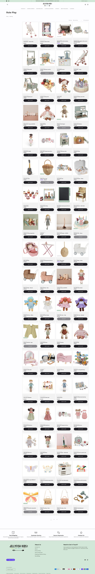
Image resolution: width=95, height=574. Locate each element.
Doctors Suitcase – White (78, 178)
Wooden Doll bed (60, 369)
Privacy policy (16, 573)
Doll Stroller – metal (77, 69)
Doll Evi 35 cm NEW (27, 151)
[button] (7, 4)
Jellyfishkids (11, 573)
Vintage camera (77, 151)
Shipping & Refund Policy (40, 554)
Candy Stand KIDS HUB (44, 397)
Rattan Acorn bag (43, 178)
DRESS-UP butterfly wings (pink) (30, 508)
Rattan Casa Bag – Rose (61, 508)
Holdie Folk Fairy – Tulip (61, 315)
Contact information (42, 573)
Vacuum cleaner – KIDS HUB (62, 452)
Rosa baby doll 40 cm (78, 425)
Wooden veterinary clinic (61, 151)
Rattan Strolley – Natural (28, 287)
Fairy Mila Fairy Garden (78, 287)
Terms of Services (38, 552)
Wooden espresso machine (45, 69)
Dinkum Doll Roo (60, 342)
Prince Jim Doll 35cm (27, 397)
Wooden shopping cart (28, 96)
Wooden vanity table (28, 369)
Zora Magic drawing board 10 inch (63, 205)
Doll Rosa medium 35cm (45, 41)
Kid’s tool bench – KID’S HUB (79, 205)
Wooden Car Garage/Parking (79, 369)
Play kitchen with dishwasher (62, 480)
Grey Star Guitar (27, 178)
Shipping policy (34, 573)
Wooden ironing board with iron (46, 260)
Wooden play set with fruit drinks (80, 480)
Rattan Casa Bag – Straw (45, 508)
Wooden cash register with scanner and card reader (80, 42)
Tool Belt (42, 369)
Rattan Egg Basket (60, 260)
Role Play (11, 16)
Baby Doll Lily (76, 342)
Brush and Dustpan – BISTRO (62, 233)
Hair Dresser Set (60, 178)
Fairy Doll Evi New (43, 452)
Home (7, 16)
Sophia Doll (59, 96)
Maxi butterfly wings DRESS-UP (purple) (29, 480)
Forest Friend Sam (43, 342)
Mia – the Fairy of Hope (44, 315)
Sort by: (70, 20)
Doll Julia (42, 233)
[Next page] (60, 519)
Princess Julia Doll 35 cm (45, 425)
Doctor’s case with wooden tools (80, 452)
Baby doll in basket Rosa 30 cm (46, 151)
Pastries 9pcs (26, 205)
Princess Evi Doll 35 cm (28, 425)
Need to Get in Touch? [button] (70, 544)
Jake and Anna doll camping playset (62, 42)
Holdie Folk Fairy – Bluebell (79, 315)
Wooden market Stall (28, 69)
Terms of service (23, 573)
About (36, 548)
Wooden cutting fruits (44, 96)
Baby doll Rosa (26, 260)
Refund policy (29, 573)
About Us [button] (38, 544)
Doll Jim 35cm (59, 397)
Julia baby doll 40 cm (28, 452)
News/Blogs (37, 556)
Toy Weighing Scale (60, 69)
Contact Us (37, 547)
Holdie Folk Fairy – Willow (28, 315)
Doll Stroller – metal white (28, 41)
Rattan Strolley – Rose (44, 287)
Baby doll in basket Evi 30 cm (62, 425)
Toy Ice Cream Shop (44, 205)
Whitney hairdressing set (78, 508)
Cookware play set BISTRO (62, 287)
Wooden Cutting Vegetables (29, 233)
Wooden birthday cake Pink (79, 96)
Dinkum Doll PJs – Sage (28, 342)
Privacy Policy (38, 550)
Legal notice (48, 573)
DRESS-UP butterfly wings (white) (46, 480)
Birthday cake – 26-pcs (78, 233)
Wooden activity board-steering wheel (80, 397)
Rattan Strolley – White (78, 260)
